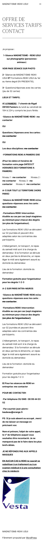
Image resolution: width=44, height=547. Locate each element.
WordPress (31, 537)
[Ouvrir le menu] (40, 4)
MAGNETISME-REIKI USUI (15, 4)
